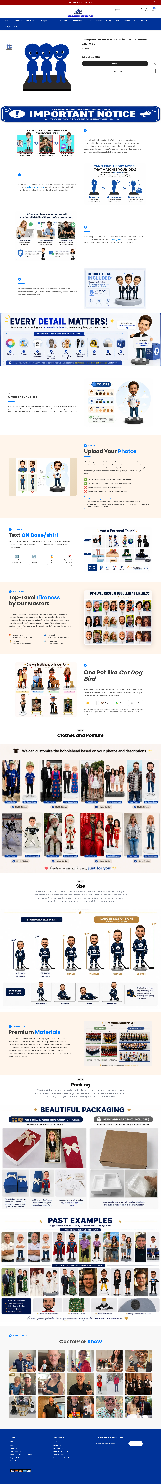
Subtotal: (86, 57)
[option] (47, 67)
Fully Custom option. (36, 187)
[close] (155, 2)
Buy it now (118, 71)
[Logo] (80, 12)
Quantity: (86, 49)
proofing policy (116, 239)
